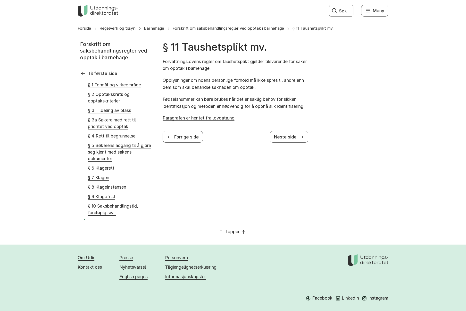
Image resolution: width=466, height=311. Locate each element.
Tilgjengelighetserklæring (190, 267)
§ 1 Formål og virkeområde (114, 84)
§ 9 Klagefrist (101, 196)
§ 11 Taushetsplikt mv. (312, 28)
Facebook (322, 298)
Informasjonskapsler (185, 276)
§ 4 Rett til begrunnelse (111, 135)
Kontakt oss (90, 267)
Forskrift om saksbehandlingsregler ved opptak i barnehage (228, 28)
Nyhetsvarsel (132, 267)
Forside (84, 28)
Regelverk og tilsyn (117, 28)
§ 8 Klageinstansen (107, 187)
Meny (378, 10)
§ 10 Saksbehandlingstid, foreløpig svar (113, 209)
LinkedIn (350, 298)
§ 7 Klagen (98, 177)
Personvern (176, 257)
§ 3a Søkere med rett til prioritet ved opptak (112, 123)
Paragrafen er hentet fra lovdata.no (198, 117)
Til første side (102, 73)
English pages (133, 276)
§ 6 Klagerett (101, 168)
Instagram (378, 298)
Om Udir (86, 257)
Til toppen (230, 231)
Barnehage (154, 28)
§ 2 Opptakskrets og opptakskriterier (109, 97)
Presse (126, 257)
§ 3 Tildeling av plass (109, 110)
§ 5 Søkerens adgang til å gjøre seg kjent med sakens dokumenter (119, 152)
